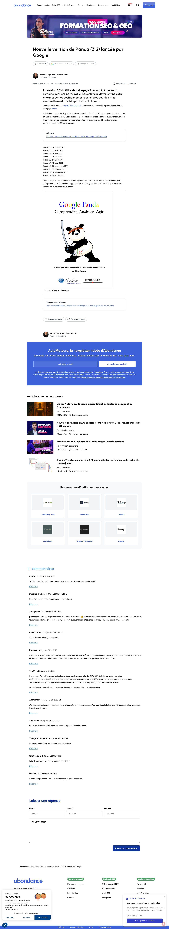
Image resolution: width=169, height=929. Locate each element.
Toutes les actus (43, 5)
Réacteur (141, 888)
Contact (70, 897)
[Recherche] (137, 5)
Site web (107, 809)
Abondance (24, 867)
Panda (54, 109)
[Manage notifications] (163, 924)
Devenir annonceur (75, 884)
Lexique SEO (107, 897)
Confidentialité (105, 927)
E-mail (70, 809)
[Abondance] (22, 5)
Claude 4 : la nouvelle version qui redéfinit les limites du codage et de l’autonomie (76, 136)
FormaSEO (141, 884)
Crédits (61, 927)
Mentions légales (76, 927)
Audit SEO (116, 5)
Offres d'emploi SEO (110, 884)
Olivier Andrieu (61, 75)
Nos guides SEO (108, 888)
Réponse (33, 586)
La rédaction (72, 893)
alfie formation (143, 893)
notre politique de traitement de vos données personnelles (103, 377)
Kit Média (71, 888)
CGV (91, 927)
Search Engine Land (72, 105)
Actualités (35, 867)
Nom (31, 809)
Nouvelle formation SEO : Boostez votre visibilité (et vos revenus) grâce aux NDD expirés (80, 306)
